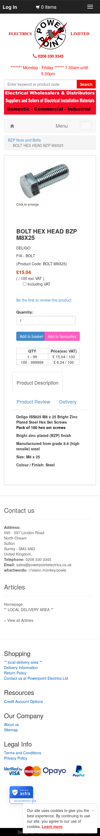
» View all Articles (18, 620)
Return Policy (15, 672)
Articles (14, 586)
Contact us (19, 510)
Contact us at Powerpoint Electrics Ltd (36, 678)
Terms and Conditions (22, 752)
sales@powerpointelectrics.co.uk (43, 564)
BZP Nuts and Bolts (24, 140)
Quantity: (24, 312)
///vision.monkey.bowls (47, 570)
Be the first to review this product (43, 300)
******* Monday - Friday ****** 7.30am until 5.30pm (49, 70)
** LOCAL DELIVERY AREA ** (28, 609)
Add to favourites (62, 336)
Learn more (52, 826)
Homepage (13, 604)
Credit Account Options (23, 701)
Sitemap (11, 729)
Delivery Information (21, 667)
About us (11, 724)
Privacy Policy (15, 758)
